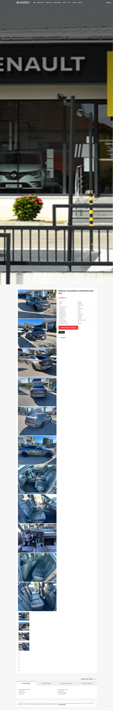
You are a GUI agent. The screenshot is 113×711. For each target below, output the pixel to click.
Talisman (80, 303)
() (111, 2)
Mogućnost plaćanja (66, 683)
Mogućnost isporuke (87, 683)
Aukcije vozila (57, 2)
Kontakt (80, 2)
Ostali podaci (26, 683)
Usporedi (61, 332)
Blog (69, 2)
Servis (64, 2)
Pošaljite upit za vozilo (68, 327)
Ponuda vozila (40, 2)
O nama (74, 2)
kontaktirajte (62, 704)
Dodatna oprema (46, 683)
